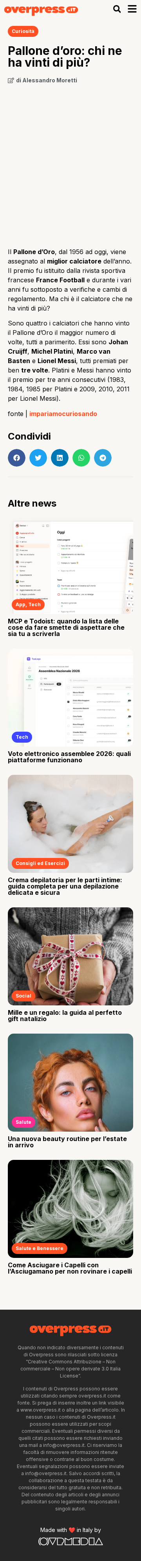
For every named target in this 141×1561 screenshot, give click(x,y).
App (20, 604)
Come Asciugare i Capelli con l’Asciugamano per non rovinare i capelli (70, 1268)
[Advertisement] (70, 162)
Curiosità (23, 31)
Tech (34, 604)
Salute (23, 1122)
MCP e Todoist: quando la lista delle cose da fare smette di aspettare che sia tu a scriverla (66, 627)
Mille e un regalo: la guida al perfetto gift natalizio (65, 1016)
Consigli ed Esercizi (40, 863)
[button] (116, 9)
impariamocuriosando (63, 414)
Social (23, 996)
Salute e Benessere (39, 1248)
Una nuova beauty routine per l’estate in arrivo (67, 1142)
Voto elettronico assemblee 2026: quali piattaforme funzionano (69, 757)
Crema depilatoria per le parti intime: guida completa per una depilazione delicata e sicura (65, 886)
